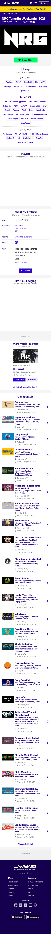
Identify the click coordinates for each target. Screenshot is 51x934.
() (32, 22)
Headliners (6, 226)
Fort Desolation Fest (25, 663)
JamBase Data (33, 885)
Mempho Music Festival (26, 755)
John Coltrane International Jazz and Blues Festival (28, 539)
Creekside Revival (23, 449)
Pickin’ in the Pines (24, 644)
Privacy (22, 873)
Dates (4, 220)
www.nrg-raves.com (23, 236)
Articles (11, 889)
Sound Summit (22, 578)
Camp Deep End (22, 680)
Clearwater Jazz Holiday (26, 788)
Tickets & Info (19, 379)
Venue (4, 249)
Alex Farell (19, 225)
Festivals (10, 14)
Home (4, 14)
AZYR (17, 231)
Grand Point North (24, 629)
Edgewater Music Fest (25, 417)
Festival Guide (13, 885)
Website (5, 237)
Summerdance (22, 520)
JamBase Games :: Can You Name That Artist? (27, 9)
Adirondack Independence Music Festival (27, 487)
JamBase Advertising (35, 882)
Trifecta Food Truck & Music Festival (25, 713)
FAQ (29, 892)
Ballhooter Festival (24, 468)
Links (3, 242)
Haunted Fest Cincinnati (26, 807)
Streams (11, 892)
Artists (10, 896)
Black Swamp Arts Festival (28, 559)
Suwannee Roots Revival (27, 738)
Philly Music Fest (23, 771)
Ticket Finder (13, 882)
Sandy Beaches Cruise (25, 824)
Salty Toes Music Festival (27, 503)
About (30, 889)
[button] (31, 3)
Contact (31, 896)
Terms (29, 873)
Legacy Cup (20, 697)
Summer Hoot (21, 402)
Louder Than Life (23, 595)
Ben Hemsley (20, 228)
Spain (15, 14)
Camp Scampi (21, 434)
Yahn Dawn (20, 614)
